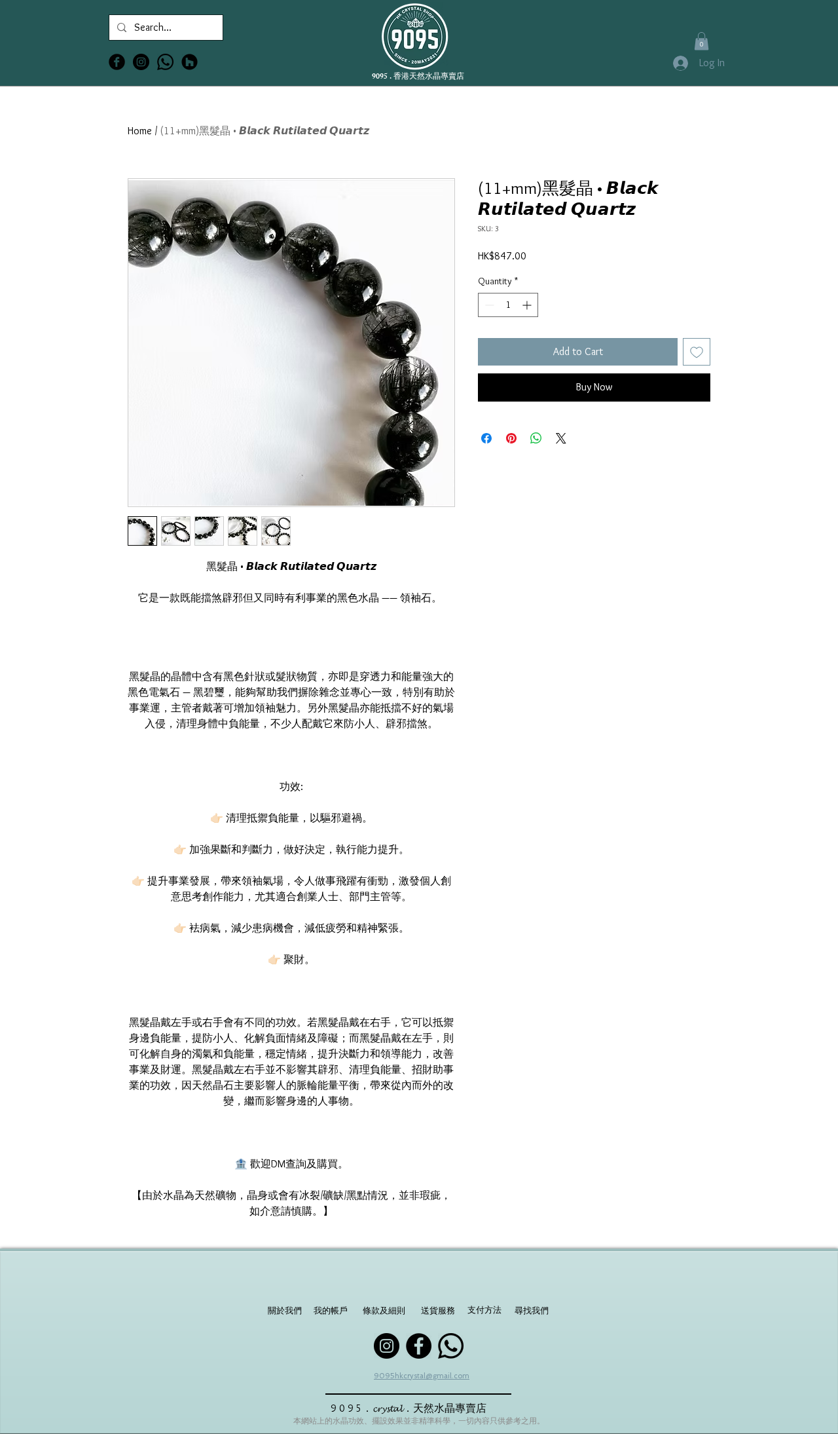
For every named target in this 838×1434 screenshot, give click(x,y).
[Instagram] (386, 1346)
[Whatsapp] (165, 62)
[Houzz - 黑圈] (189, 62)
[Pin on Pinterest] (511, 438)
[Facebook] (418, 1346)
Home (140, 130)
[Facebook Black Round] (117, 62)
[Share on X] (561, 438)
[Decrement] (488, 304)
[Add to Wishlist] (696, 352)
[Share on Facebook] (486, 438)
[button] (701, 41)
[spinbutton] (508, 304)
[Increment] (528, 304)
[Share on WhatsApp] (536, 438)
